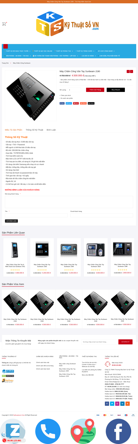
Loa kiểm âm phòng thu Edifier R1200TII (92, 371)
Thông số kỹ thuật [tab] (34, 130)
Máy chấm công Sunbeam (21, 63)
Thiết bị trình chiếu (84, 51)
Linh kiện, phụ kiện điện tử (109, 56)
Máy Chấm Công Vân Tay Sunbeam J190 (80, 71)
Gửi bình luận (11, 221)
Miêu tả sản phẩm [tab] (13, 130)
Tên (7, 211)
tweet (69, 103)
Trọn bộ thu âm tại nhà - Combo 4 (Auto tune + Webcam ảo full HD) (89, 364)
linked (92, 103)
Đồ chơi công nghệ (105, 51)
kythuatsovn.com (19, 415)
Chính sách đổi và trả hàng (44, 365)
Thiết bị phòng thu (63, 51)
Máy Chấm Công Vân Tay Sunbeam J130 (67, 375)
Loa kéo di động (88, 56)
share (84, 103)
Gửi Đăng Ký (125, 342)
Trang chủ (5, 63)
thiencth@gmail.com (115, 382)
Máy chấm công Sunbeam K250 (67, 364)
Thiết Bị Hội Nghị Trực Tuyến (17, 51)
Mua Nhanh (116, 90)
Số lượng (63, 90)
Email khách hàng (76, 211)
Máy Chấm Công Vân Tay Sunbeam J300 (67, 370)
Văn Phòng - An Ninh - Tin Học (17, 56)
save (76, 103)
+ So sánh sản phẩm (66, 98)
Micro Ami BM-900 (88, 375)
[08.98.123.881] (48, 431)
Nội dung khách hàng (13, 194)
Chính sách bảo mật (42, 362)
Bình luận (51, 130)
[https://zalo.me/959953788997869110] (12, 431)
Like (62, 103)
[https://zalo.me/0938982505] (83, 431)
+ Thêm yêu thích (65, 95)
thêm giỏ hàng (95, 90)
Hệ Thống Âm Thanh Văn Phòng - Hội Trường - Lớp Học (55, 56)
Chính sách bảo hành (43, 369)
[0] (4, 24)
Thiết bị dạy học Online (43, 51)
